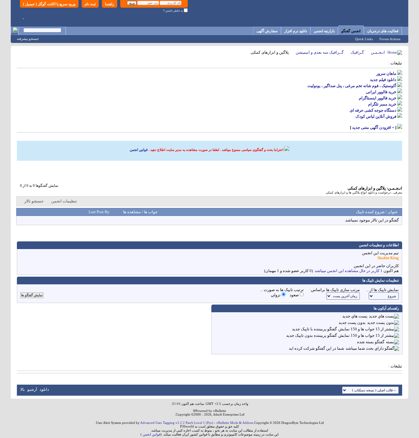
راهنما (109, 4)
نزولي (276, 295)
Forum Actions (389, 39)
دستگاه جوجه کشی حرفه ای (373, 110)
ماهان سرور (386, 73)
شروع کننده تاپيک (370, 211)
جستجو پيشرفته (28, 38)
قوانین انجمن (139, 150)
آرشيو (32, 389)
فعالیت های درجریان (382, 31)
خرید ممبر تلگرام (382, 104)
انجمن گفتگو (350, 31)
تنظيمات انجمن (64, 201)
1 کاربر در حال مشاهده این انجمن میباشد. (348, 270)
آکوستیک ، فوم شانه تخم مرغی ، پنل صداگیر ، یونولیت (351, 85)
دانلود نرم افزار (295, 31)
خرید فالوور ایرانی (381, 92)
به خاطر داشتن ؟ (173, 10)
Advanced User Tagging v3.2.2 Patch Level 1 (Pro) (176, 423)
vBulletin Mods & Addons (234, 423)
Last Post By (99, 211)
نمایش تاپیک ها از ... (382, 289)
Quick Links (364, 39)
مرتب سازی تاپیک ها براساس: (335, 289)
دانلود (44, 389)
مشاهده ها (132, 211)
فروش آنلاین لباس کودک (376, 116)
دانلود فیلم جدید (383, 79)
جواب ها (150, 211)
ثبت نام (90, 4)
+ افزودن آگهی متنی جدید (373, 127)
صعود (295, 295)
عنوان (393, 211)
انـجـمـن (378, 52)
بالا (22, 389)
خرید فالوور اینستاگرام (377, 98)
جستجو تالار (34, 201)
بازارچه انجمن (324, 31)
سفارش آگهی (267, 31)
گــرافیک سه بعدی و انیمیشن (320, 52)
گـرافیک (357, 52)
